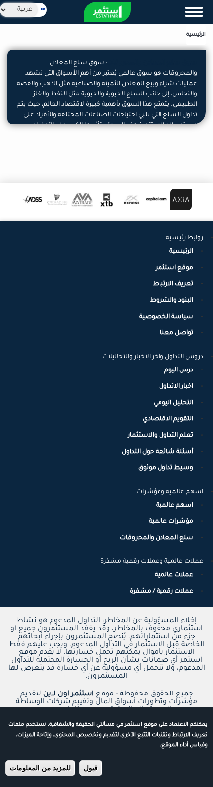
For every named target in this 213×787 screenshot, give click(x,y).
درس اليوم (178, 370)
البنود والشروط (171, 300)
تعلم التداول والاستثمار (160, 435)
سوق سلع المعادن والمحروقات (152, 63)
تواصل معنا (176, 333)
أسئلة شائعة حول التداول (157, 452)
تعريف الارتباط (173, 284)
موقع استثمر (174, 268)
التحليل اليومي (173, 403)
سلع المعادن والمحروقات (156, 538)
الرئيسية (196, 35)
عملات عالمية (174, 575)
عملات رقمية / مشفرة (161, 591)
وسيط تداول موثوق (165, 468)
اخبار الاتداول (176, 386)
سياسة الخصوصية (166, 317)
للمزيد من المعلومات (40, 768)
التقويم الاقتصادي (168, 419)
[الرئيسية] (107, 12)
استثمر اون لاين (68, 694)
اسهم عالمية (174, 505)
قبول (91, 768)
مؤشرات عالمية (171, 521)
